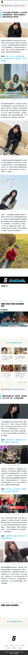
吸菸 (3, 306)
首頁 (1, 10)
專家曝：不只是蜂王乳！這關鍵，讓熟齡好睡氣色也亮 (7, 357)
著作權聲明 (14, 648)
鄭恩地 (7, 304)
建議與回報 (22, 645)
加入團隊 (19, 648)
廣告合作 (16, 645)
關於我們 (6, 645)
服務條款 (8, 648)
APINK (3, 304)
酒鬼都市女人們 (20, 304)
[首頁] (14, 638)
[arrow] (2, 2)
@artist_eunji (16, 465)
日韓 (5, 10)
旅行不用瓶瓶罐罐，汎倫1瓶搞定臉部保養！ (20, 357)
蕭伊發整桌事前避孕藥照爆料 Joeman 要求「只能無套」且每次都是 (20, 375)
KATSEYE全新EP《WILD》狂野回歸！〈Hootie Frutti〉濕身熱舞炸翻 (7, 375)
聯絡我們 (11, 645)
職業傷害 (13, 304)
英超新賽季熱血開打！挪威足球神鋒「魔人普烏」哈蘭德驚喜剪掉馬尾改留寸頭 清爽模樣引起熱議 (16, 5)
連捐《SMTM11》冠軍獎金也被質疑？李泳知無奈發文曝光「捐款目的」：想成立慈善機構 (13, 58)
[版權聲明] (21, 301)
